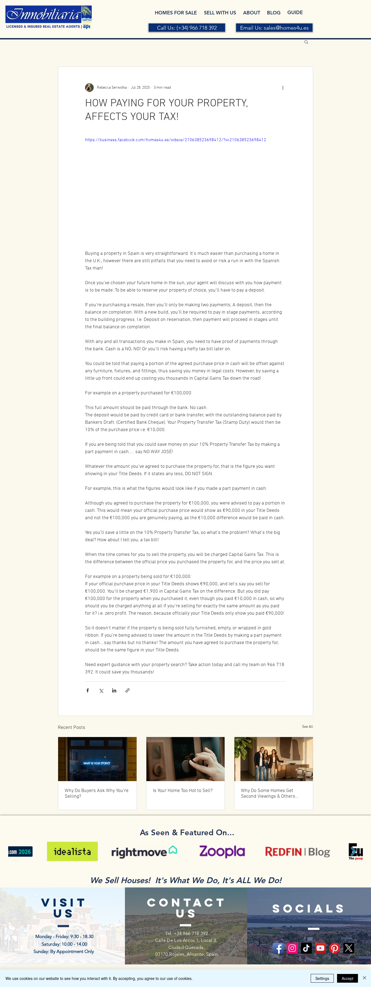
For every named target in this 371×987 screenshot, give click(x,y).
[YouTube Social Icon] (320, 948)
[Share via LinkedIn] (114, 690)
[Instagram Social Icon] (292, 948)
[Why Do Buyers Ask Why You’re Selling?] (97, 759)
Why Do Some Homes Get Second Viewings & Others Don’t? (268, 793)
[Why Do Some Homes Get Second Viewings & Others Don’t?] (273, 759)
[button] (306, 41)
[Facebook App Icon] (278, 948)
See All (307, 727)
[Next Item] (353, 851)
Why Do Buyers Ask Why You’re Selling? (96, 793)
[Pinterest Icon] (334, 948)
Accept (347, 978)
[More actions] (282, 87)
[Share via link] (127, 690)
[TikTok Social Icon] (306, 948)
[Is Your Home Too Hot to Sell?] (185, 759)
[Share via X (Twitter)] (100, 690)
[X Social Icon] (348, 948)
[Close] (364, 978)
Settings (322, 978)
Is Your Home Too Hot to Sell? (183, 791)
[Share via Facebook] (87, 690)
